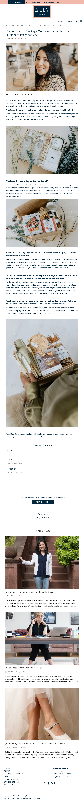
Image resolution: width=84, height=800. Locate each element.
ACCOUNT (61, 21)
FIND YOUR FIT (10, 768)
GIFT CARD (8, 785)
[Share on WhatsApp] (23, 94)
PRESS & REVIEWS (11, 779)
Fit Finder (17, 2)
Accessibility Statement (33, 799)
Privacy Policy (19, 799)
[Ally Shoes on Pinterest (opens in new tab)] (52, 783)
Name (9, 450)
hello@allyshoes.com (62, 774)
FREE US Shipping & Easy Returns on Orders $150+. (42, 2)
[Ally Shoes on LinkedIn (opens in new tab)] (55, 783)
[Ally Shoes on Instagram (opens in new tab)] (45, 783)
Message (11, 468)
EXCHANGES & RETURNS (14, 773)
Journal (12, 26)
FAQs (62, 771)
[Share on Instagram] (25, 94)
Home (6, 26)
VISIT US (7, 771)
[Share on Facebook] (29, 94)
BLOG (6, 776)
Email (9, 459)
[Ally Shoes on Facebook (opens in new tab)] (48, 783)
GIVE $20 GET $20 (11, 782)
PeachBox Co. (11, 103)
